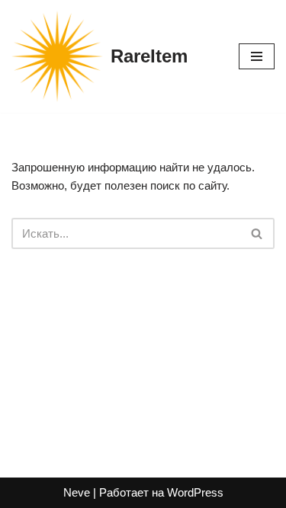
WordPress (195, 492)
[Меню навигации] (257, 56)
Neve (76, 492)
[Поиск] (257, 233)
